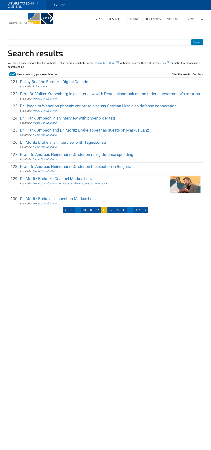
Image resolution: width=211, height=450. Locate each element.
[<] (66, 210)
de (63, 5)
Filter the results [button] (181, 74)
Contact (189, 18)
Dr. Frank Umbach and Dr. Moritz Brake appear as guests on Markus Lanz (84, 130)
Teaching (133, 18)
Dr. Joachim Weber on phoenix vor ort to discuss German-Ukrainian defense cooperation (98, 106)
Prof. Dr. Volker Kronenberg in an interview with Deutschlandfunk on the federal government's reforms (110, 94)
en (55, 5)
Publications (153, 18)
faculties (161, 63)
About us (172, 18)
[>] (145, 210)
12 (97, 209)
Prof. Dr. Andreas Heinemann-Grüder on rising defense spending (76, 154)
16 (124, 209)
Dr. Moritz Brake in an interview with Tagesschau (63, 142)
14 (111, 209)
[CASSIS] (30, 18)
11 (91, 209)
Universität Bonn (21, 3)
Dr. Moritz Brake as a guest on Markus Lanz (84, 183)
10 (84, 209)
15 (117, 209)
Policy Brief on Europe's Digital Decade (54, 81)
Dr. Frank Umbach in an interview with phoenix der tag (67, 118)
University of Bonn (104, 63)
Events (99, 18)
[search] (200, 21)
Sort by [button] (197, 74)
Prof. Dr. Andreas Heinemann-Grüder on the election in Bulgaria (75, 166)
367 (137, 209)
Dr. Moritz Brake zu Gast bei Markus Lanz (56, 178)
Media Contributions (45, 98)
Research (115, 18)
